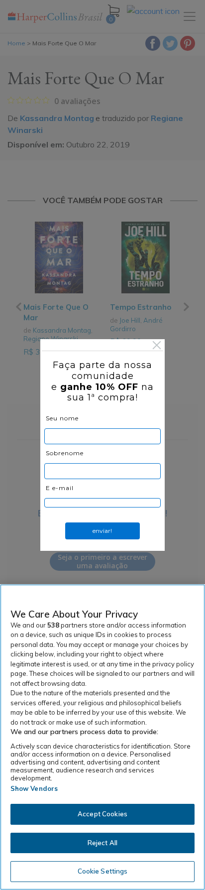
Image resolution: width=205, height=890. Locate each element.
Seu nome (62, 418)
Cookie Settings (103, 871)
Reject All (102, 843)
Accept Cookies (102, 814)
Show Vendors (34, 788)
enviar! (102, 530)
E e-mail (60, 488)
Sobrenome (65, 453)
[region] (102, 737)
